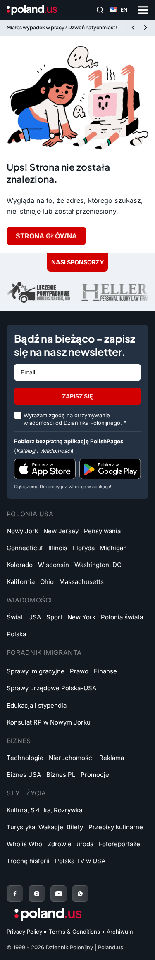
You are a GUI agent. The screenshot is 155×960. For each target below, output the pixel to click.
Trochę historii (28, 861)
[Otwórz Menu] (143, 10)
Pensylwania (102, 531)
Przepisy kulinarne (115, 827)
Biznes (19, 741)
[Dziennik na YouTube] (58, 893)
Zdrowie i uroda (70, 844)
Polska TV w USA (80, 861)
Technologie (25, 758)
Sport (54, 617)
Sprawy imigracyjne (35, 671)
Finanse (105, 671)
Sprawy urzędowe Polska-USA (51, 688)
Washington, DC (98, 565)
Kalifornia (21, 582)
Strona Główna (46, 236)
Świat (15, 617)
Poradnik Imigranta (44, 652)
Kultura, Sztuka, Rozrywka (44, 810)
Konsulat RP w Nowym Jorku (49, 722)
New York (81, 617)
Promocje (95, 775)
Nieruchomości (71, 758)
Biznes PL (60, 775)
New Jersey (61, 531)
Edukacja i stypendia (37, 705)
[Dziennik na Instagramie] (37, 893)
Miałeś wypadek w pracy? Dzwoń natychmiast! (62, 27)
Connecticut (25, 548)
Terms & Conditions (74, 931)
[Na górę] (136, 945)
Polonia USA (30, 514)
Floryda (84, 548)
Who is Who (24, 844)
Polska (16, 634)
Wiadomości (29, 600)
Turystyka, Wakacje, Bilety (45, 827)
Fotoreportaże (119, 844)
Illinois (57, 548)
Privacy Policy (24, 931)
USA (34, 617)
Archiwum (120, 931)
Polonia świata (122, 617)
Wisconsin (53, 565)
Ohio (47, 582)
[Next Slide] (145, 28)
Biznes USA (24, 775)
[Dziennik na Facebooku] (15, 893)
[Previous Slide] (133, 28)
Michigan (113, 548)
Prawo (79, 671)
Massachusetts (81, 582)
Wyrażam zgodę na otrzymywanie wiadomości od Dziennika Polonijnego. (75, 419)
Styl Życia (26, 793)
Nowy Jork (22, 531)
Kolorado (20, 565)
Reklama (111, 758)
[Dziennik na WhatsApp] (80, 893)
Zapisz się (77, 396)
